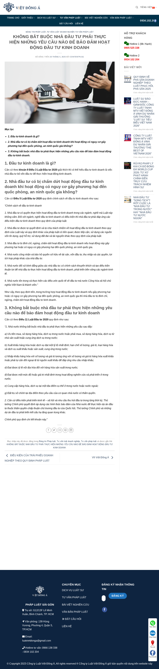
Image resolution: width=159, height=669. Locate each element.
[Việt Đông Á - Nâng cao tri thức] (21, 7)
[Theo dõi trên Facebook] (104, 609)
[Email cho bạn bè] (59, 430)
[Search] (137, 7)
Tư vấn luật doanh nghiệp (60, 32)
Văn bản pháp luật (121, 18)
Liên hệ (79, 23)
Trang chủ (13, 18)
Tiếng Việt (146, 7)
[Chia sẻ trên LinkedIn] (71, 430)
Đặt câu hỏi (66, 23)
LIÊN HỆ (67, 626)
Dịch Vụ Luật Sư (46, 18)
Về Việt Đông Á (101, 457)
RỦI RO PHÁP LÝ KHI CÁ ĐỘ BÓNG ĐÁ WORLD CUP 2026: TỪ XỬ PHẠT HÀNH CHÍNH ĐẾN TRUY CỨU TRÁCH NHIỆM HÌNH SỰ (143, 175)
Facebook (152, 657)
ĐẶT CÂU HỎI (73, 619)
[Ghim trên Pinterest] (65, 430)
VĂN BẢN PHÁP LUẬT (75, 612)
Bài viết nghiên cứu (96, 18)
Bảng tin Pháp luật (36, 32)
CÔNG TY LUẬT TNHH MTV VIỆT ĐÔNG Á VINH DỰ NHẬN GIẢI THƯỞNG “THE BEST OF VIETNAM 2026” (143, 144)
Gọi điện (153, 627)
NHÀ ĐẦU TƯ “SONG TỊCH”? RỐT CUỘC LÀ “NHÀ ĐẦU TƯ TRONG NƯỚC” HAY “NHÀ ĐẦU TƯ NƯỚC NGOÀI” (142, 208)
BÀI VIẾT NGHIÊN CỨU (75, 604)
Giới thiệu (27, 18)
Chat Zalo (152, 637)
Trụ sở (152, 647)
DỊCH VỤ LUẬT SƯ (73, 590)
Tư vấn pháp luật (70, 18)
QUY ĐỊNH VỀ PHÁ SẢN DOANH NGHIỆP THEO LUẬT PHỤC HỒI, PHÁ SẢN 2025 (143, 83)
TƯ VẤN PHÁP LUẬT (74, 597)
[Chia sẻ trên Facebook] (48, 430)
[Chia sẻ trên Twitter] (54, 430)
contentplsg (77, 57)
